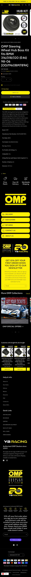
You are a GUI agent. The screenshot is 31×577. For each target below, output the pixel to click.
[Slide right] (18, 38)
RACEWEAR (6, 418)
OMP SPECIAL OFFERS (12, 326)
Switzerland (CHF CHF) (15, 554)
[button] (2, 5)
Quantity (3, 76)
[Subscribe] (25, 286)
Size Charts (6, 384)
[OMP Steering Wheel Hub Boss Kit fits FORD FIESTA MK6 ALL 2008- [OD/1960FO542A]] (20, 351)
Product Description (9, 108)
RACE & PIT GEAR (7, 428)
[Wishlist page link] (22, 5)
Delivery (5, 388)
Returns (5, 391)
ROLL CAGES (6, 431)
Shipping (7, 71)
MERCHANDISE (7, 434)
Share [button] (4, 173)
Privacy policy (8, 572)
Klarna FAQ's (6, 405)
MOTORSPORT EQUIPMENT (10, 424)
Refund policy (25, 570)
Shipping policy (24, 572)
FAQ (4, 398)
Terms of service (16, 572)
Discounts (5, 394)
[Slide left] (12, 38)
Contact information (16, 574)
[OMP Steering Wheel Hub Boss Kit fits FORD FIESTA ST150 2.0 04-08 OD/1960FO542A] (7, 351)
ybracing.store (9, 570)
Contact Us (6, 401)
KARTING (5, 421)
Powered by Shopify (17, 570)
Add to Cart (7, 369)
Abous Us (5, 381)
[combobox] (5, 574)
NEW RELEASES (7, 414)
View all (28, 293)
